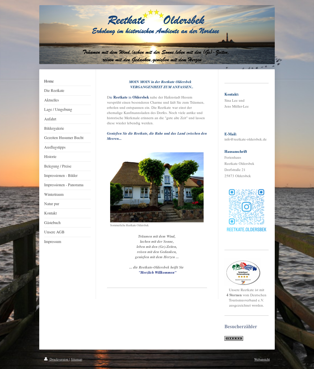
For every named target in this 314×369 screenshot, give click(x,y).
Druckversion (59, 359)
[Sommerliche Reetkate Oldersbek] (157, 187)
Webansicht (262, 359)
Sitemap (76, 359)
